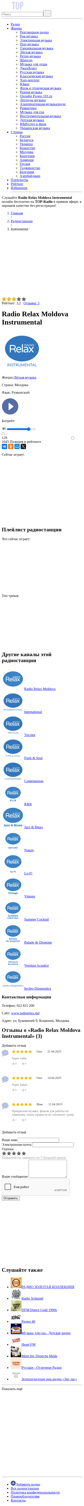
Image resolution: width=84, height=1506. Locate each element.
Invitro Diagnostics (37, 988)
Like (79, 438)
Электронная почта (16, 1144)
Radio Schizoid (32, 1298)
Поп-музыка (29, 44)
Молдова (26, 152)
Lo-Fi (28, 873)
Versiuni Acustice (36, 965)
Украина (26, 144)
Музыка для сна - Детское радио (46, 1333)
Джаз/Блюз (28, 68)
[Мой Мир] (17, 446)
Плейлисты (19, 180)
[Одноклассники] (10, 446)
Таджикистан (30, 168)
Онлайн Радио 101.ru (36, 96)
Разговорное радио (34, 32)
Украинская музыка (35, 128)
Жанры (16, 28)
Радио (15, 24)
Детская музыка (32, 120)
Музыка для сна (32, 112)
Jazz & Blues (33, 827)
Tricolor (29, 735)
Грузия (25, 164)
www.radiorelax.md (25, 1013)
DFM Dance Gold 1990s (39, 1310)
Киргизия (27, 156)
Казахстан (27, 148)
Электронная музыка (36, 40)
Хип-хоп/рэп (29, 80)
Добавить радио (28, 1484)
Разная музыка (31, 92)
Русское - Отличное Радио (42, 1367)
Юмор (24, 84)
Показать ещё (12, 1389)
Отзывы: (31, 303)
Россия (25, 136)
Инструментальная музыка (40, 116)
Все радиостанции (25, 1488)
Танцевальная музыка (36, 48)
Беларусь (26, 140)
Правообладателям (25, 1496)
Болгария (27, 172)
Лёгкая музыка (31, 52)
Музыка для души (33, 64)
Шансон (26, 60)
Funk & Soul (33, 758)
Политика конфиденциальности (35, 1492)
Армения (27, 160)
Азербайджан (30, 176)
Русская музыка (32, 72)
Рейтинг (17, 184)
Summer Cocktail (36, 919)
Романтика (28, 108)
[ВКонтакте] (4, 446)
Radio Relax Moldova (40, 689)
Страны (17, 132)
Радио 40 (28, 1321)
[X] (23, 446)
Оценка (7, 1149)
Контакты (18, 1500)
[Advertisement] (42, 266)
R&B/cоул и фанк (33, 124)
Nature (29, 850)
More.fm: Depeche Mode (39, 1356)
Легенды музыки (33, 100)
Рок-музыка (29, 36)
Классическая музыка (36, 76)
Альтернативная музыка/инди (43, 104)
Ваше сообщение (15, 1176)
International (33, 712)
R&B (28, 804)
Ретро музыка (30, 56)
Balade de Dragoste (38, 942)
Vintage (29, 896)
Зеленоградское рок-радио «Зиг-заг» (49, 1379)
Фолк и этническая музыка (40, 88)
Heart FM (28, 1344)
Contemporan (33, 781)
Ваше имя (9, 1140)
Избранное (19, 188)
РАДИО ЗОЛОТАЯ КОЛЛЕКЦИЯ (48, 1287)
